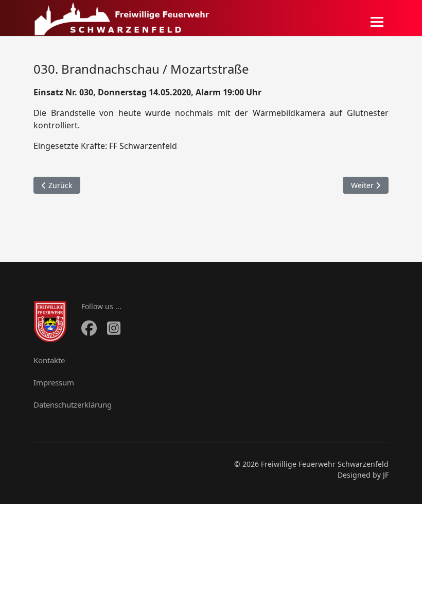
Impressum (53, 382)
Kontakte (49, 360)
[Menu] (377, 21)
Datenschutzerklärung (72, 404)
